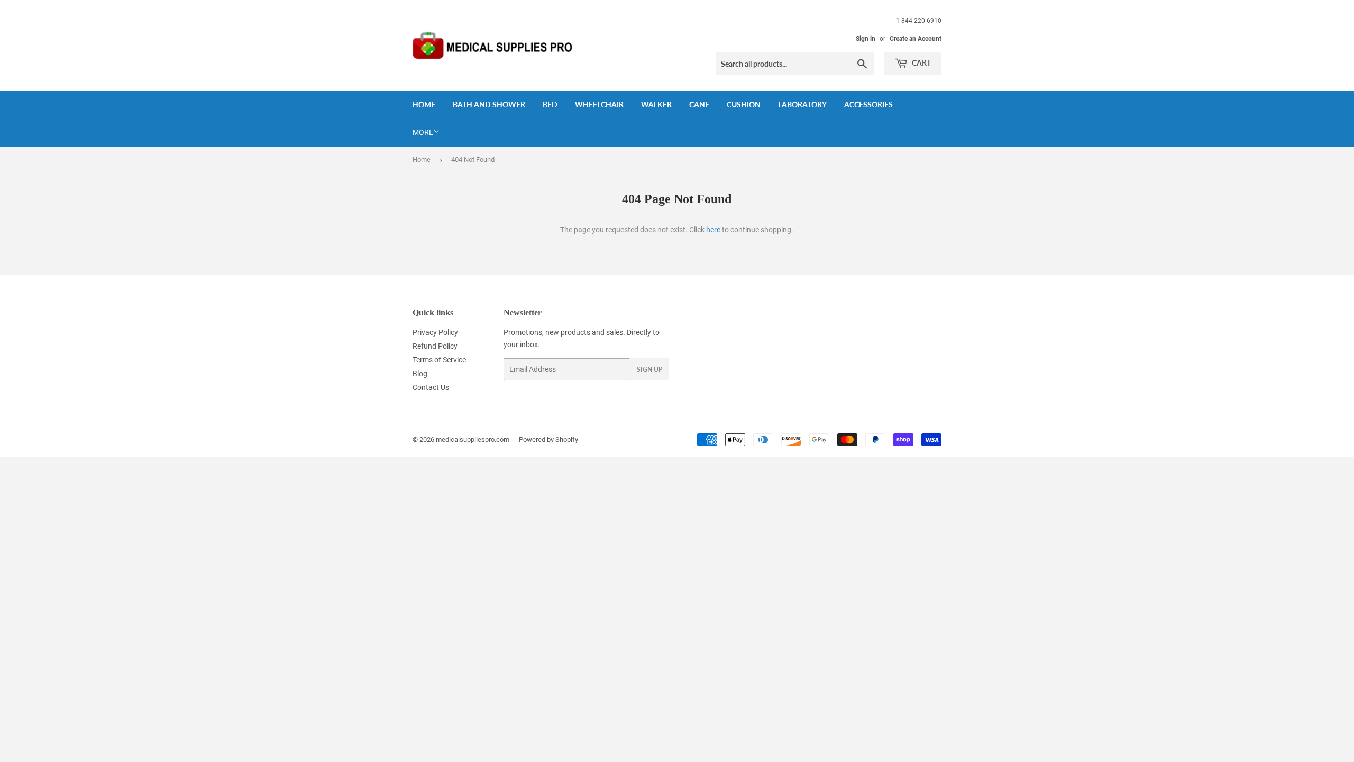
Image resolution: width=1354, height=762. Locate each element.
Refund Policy (435, 346)
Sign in (865, 38)
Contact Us (431, 387)
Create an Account (915, 38)
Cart (920, 62)
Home (424, 104)
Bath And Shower (489, 104)
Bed (550, 104)
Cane (699, 104)
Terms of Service (439, 360)
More (423, 132)
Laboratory (802, 104)
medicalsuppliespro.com (472, 439)
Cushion (744, 104)
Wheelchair (599, 104)
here (713, 229)
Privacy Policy (435, 332)
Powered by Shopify (548, 439)
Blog (420, 373)
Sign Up (649, 370)
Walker (656, 104)
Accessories (868, 104)
